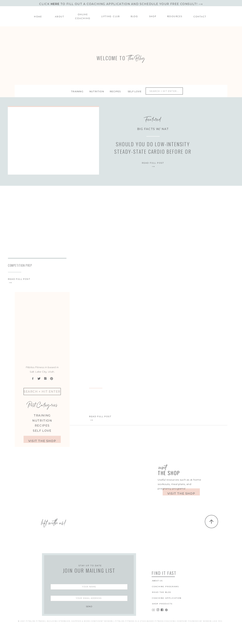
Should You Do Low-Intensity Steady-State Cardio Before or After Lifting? (152, 151)
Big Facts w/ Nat (153, 129)
